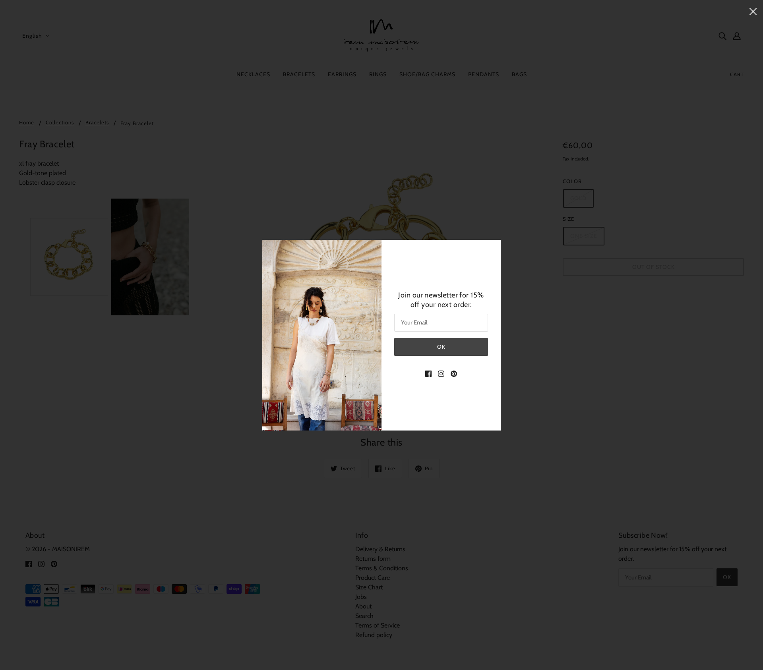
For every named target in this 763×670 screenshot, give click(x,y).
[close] (753, 10)
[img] (428, 373)
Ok (441, 346)
